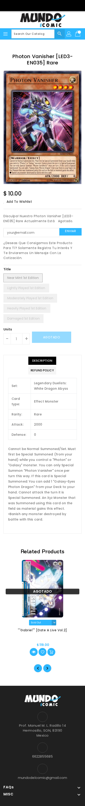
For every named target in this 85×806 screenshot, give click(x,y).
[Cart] (78, 33)
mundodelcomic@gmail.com (42, 777)
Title (7, 269)
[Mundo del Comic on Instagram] (47, 5)
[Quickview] (34, 652)
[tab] (42, 361)
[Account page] (69, 33)
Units (7, 329)
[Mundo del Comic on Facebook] (38, 5)
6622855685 (42, 756)
